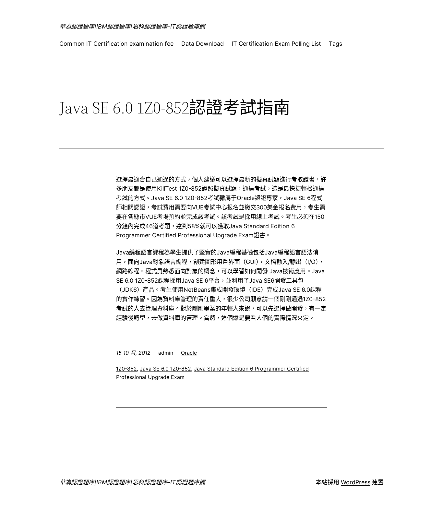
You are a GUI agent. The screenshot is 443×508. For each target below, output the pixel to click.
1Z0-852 (196, 198)
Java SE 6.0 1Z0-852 (165, 368)
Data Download (202, 43)
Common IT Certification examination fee (116, 43)
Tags (335, 43)
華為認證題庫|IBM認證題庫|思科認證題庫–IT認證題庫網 (132, 26)
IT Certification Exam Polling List (276, 43)
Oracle (189, 352)
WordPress (355, 482)
